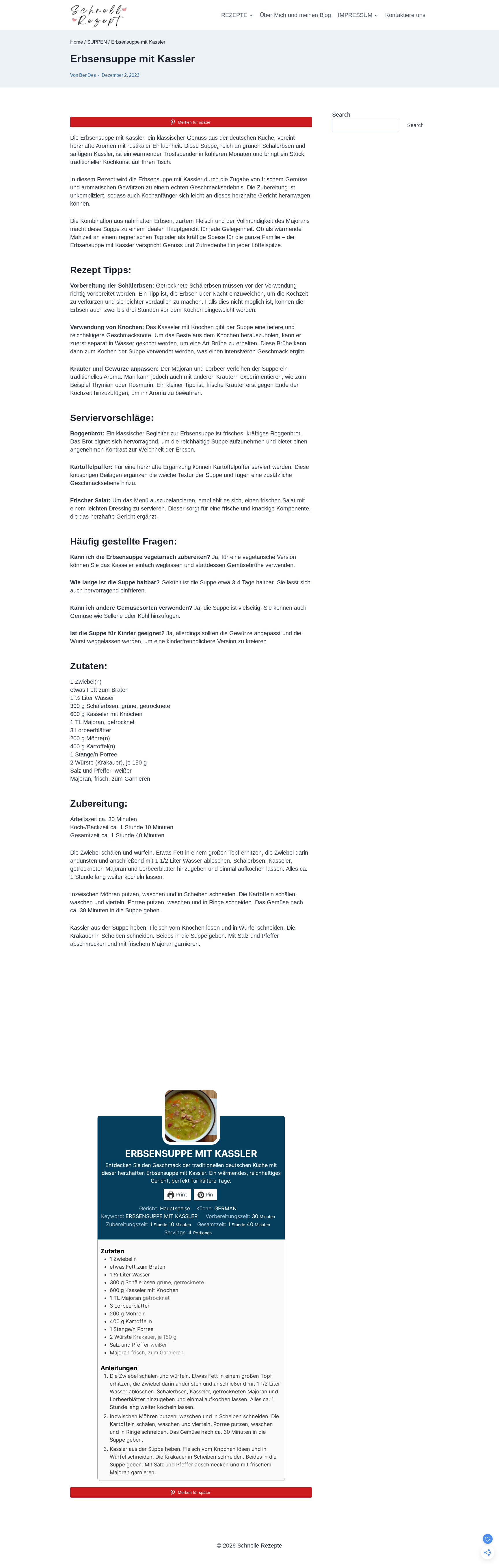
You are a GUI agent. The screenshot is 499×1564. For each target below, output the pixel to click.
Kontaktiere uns (405, 15)
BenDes (87, 75)
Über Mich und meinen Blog (295, 15)
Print (180, 1195)
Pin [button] (208, 1195)
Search (341, 114)
